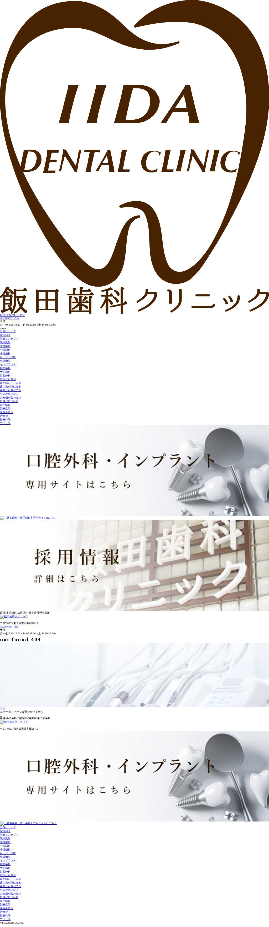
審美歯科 (5, 368)
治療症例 (5, 408)
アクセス (5, 423)
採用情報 (5, 404)
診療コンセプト (9, 338)
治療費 (4, 415)
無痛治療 (5, 360)
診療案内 (5, 346)
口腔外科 (5, 375)
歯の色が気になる (10, 386)
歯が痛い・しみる (10, 382)
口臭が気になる (9, 401)
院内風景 (5, 342)
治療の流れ (6, 412)
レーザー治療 (8, 357)
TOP (2, 708)
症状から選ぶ (8, 379)
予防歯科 (5, 371)
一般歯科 (5, 349)
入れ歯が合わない (10, 397)
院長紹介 (5, 335)
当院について (8, 331)
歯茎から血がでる (10, 390)
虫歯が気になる (9, 393)
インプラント (8, 364)
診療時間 (5, 419)
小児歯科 (5, 353)
